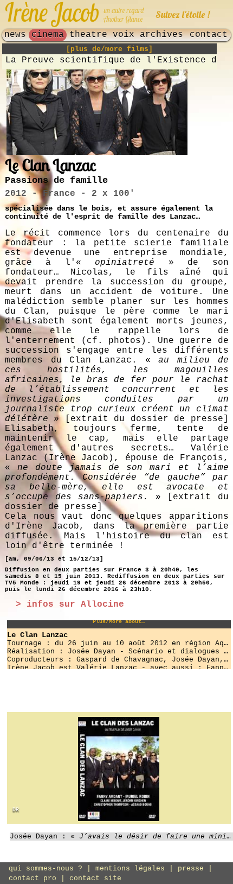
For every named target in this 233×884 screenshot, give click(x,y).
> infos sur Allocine (70, 604)
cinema (47, 35)
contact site (95, 878)
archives (161, 35)
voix (123, 35)
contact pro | (39, 878)
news (15, 35)
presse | (195, 868)
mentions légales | (136, 868)
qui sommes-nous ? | (52, 868)
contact (209, 35)
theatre (88, 35)
